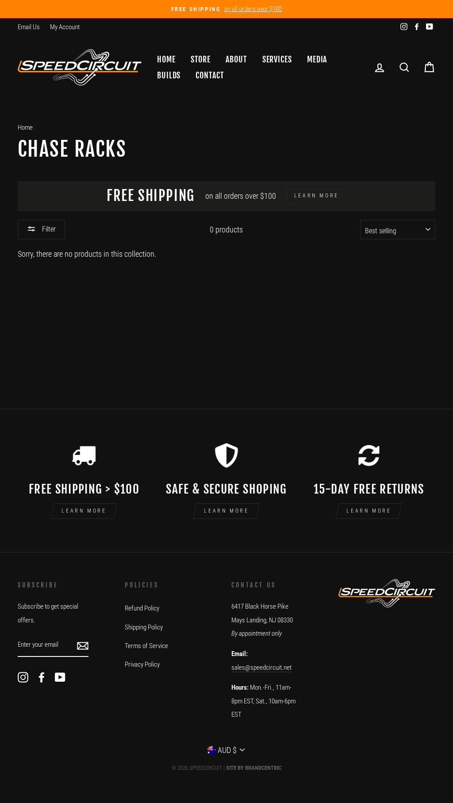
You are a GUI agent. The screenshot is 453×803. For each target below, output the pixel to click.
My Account (65, 27)
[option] (226, 9)
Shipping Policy (144, 627)
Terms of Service (146, 646)
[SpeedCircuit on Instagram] (23, 677)
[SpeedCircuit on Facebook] (41, 677)
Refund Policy (142, 608)
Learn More (83, 511)
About (236, 59)
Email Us (29, 27)
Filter (48, 229)
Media (317, 59)
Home (166, 59)
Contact (210, 75)
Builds (168, 75)
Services (277, 59)
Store (201, 59)
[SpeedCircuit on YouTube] (60, 677)
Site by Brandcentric (253, 767)
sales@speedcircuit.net (261, 668)
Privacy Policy (142, 664)
